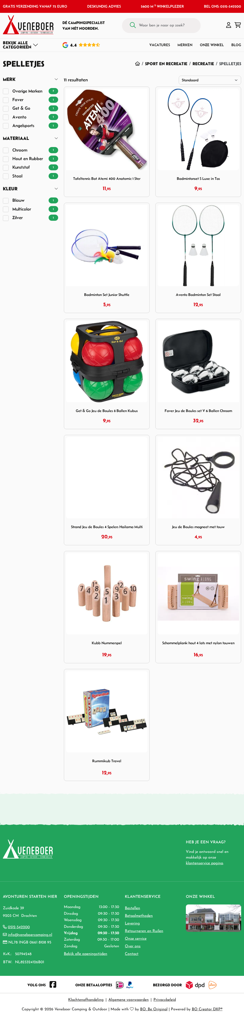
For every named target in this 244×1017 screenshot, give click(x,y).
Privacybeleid (164, 1000)
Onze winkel (212, 45)
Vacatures (159, 45)
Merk (9, 79)
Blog (236, 45)
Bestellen (132, 908)
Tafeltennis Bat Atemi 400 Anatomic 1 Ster (106, 179)
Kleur (10, 188)
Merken (185, 45)
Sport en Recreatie (166, 63)
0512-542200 (19, 927)
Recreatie (203, 63)
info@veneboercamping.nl (30, 935)
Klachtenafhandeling (86, 1000)
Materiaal (16, 138)
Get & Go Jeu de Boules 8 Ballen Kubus (107, 411)
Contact (131, 954)
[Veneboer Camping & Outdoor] (28, 24)
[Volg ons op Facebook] (53, 985)
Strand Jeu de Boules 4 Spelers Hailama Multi (107, 527)
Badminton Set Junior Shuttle (106, 295)
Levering (132, 923)
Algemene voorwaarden (128, 1000)
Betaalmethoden (139, 916)
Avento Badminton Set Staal (198, 295)
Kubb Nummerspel (107, 643)
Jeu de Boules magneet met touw (198, 527)
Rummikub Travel (106, 761)
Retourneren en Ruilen (144, 931)
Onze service (136, 939)
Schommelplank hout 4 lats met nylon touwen (198, 643)
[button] (228, 25)
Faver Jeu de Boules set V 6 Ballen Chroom (198, 411)
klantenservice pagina (204, 863)
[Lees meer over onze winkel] (213, 918)
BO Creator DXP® (207, 1009)
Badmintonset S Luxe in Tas (198, 179)
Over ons (133, 946)
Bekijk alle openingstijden (85, 954)
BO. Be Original (154, 1009)
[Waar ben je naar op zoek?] (133, 25)
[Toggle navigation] (20, 45)
